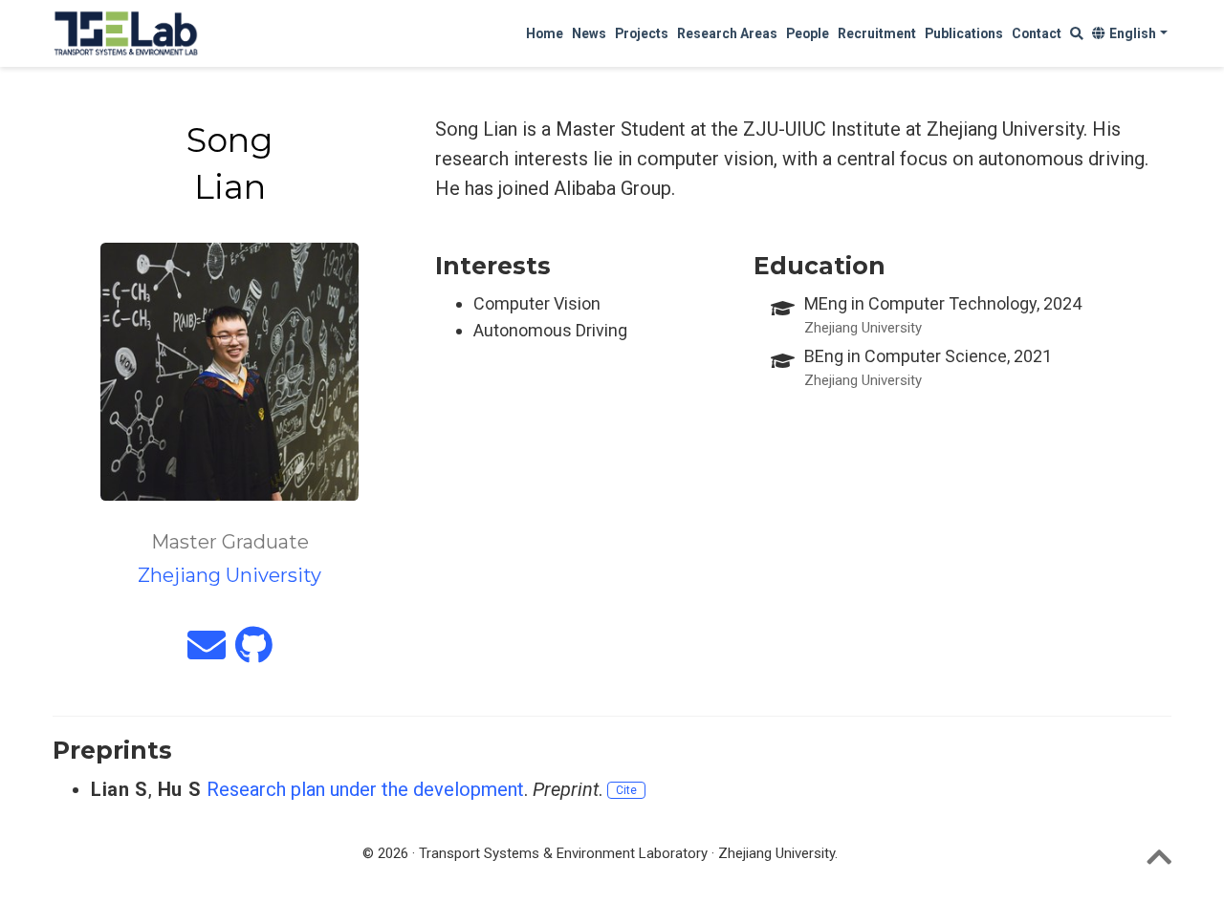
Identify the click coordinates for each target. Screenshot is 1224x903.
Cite (626, 790)
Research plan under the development (365, 789)
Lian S (119, 789)
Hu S (179, 789)
